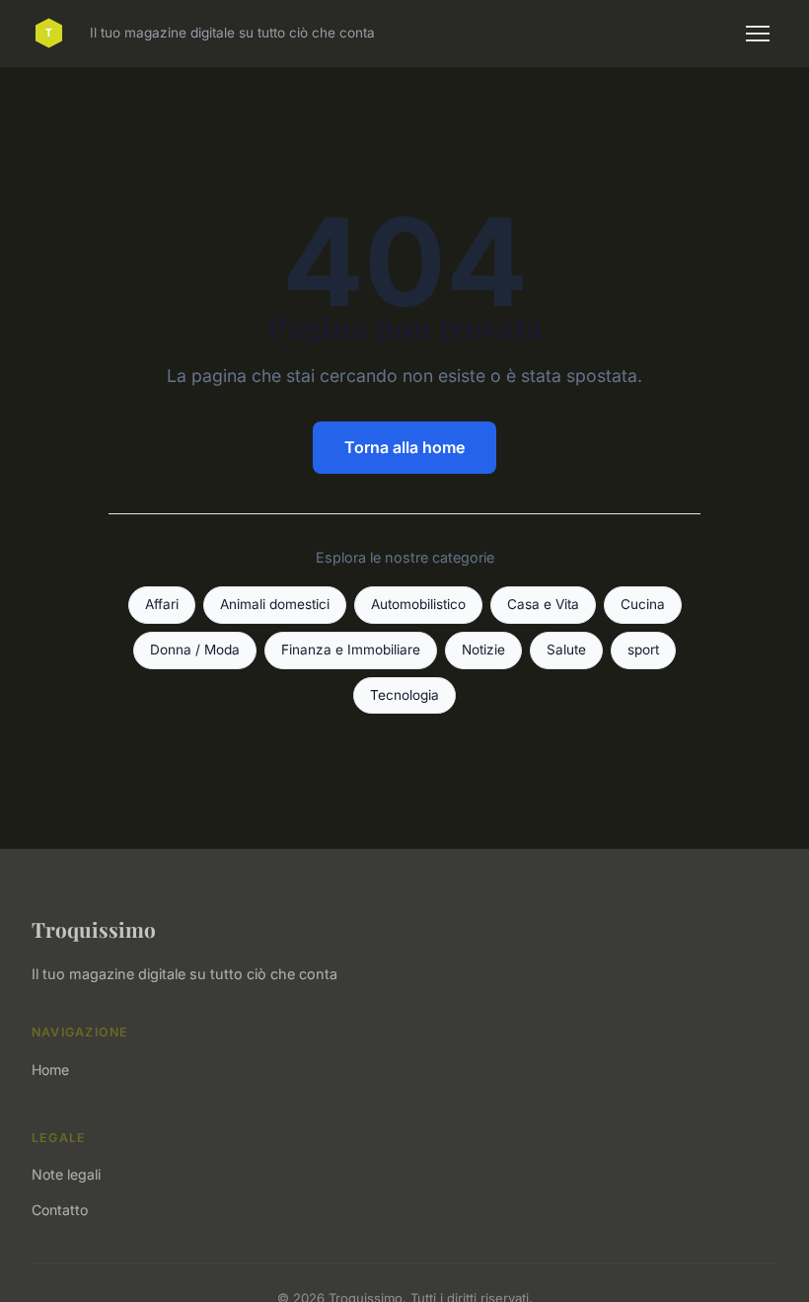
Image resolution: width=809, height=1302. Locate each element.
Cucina (643, 604)
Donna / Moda (195, 649)
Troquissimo (94, 929)
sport (643, 649)
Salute (566, 649)
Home (50, 1069)
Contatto (60, 1209)
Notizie (483, 649)
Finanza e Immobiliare (350, 649)
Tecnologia (404, 695)
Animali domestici (275, 604)
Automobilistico (418, 604)
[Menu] (757, 33)
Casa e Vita (543, 604)
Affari (162, 604)
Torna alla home (404, 447)
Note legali (66, 1174)
